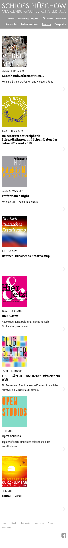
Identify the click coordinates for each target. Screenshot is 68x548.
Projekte (60, 24)
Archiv (46, 24)
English (34, 18)
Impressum (39, 523)
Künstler (11, 24)
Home (4, 523)
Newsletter (61, 18)
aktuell (11, 18)
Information (30, 24)
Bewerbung (23, 18)
